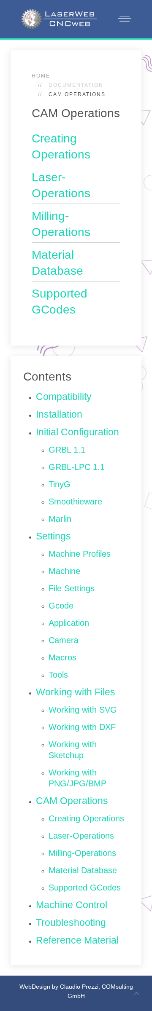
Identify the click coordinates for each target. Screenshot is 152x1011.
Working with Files (75, 692)
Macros (62, 657)
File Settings (72, 588)
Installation (59, 414)
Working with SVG (83, 709)
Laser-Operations (81, 835)
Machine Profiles (80, 553)
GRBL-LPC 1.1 (77, 467)
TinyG (60, 484)
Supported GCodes (85, 887)
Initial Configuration (77, 431)
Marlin (60, 518)
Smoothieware (75, 501)
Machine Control (71, 904)
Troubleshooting (71, 922)
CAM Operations (72, 800)
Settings (53, 536)
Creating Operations (86, 818)
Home (41, 76)
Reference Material (77, 940)
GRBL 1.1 (67, 449)
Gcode (61, 605)
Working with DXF (82, 727)
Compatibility (64, 396)
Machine (64, 571)
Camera (64, 640)
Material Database (83, 870)
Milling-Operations (82, 853)
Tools (58, 674)
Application (69, 623)
